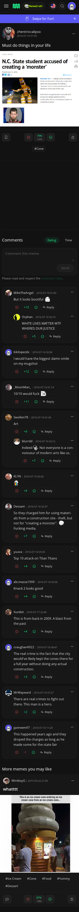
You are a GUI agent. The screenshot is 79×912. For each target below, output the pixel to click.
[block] (73, 33)
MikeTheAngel (23, 293)
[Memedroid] (16, 6)
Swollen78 (21, 417)
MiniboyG (18, 781)
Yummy (64, 878)
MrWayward (22, 692)
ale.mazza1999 (24, 582)
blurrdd (27, 441)
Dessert (12, 886)
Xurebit (19, 612)
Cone (40, 149)
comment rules (51, 278)
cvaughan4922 (24, 647)
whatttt (10, 789)
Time (68, 240)
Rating (51, 240)
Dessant (19, 506)
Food (47, 878)
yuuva (18, 552)
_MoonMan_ (22, 387)
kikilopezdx (21, 352)
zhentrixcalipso (29, 31)
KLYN (17, 476)
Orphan (27, 317)
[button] (62, 6)
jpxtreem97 (22, 728)
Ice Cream (14, 878)
